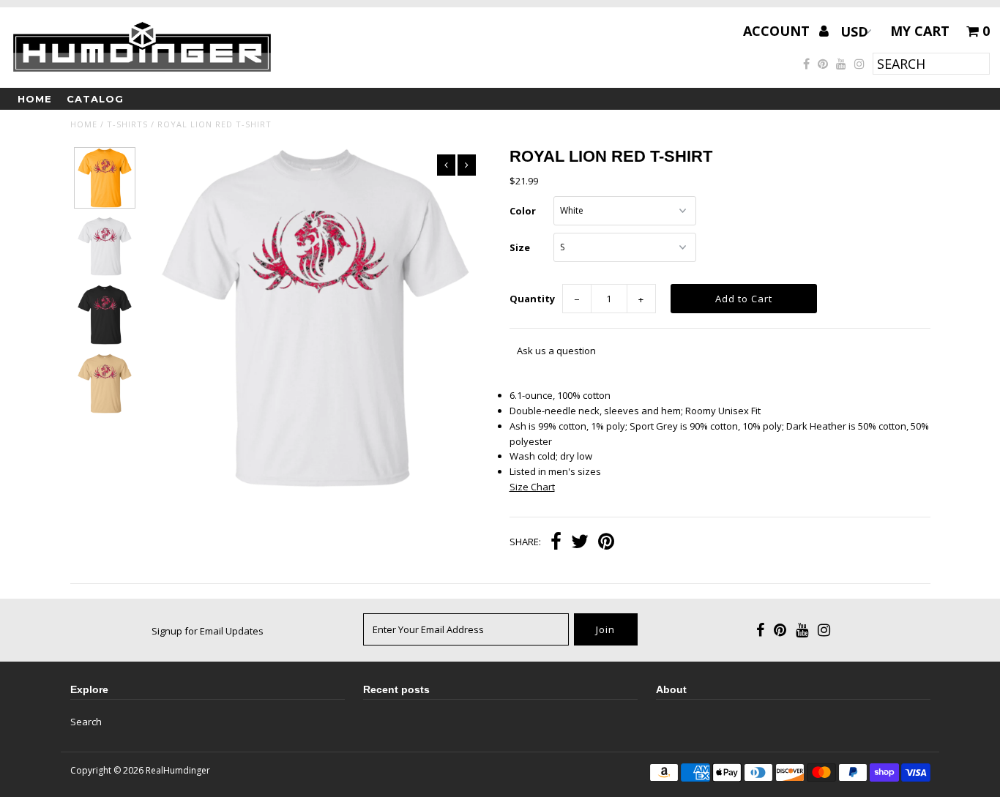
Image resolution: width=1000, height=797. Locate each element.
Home (35, 99)
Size (520, 247)
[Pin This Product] (606, 543)
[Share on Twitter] (580, 543)
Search (86, 721)
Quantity (532, 298)
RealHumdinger (178, 770)
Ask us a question (556, 350)
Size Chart (532, 486)
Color (523, 210)
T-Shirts (127, 124)
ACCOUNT (778, 31)
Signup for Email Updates (208, 630)
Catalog (95, 99)
